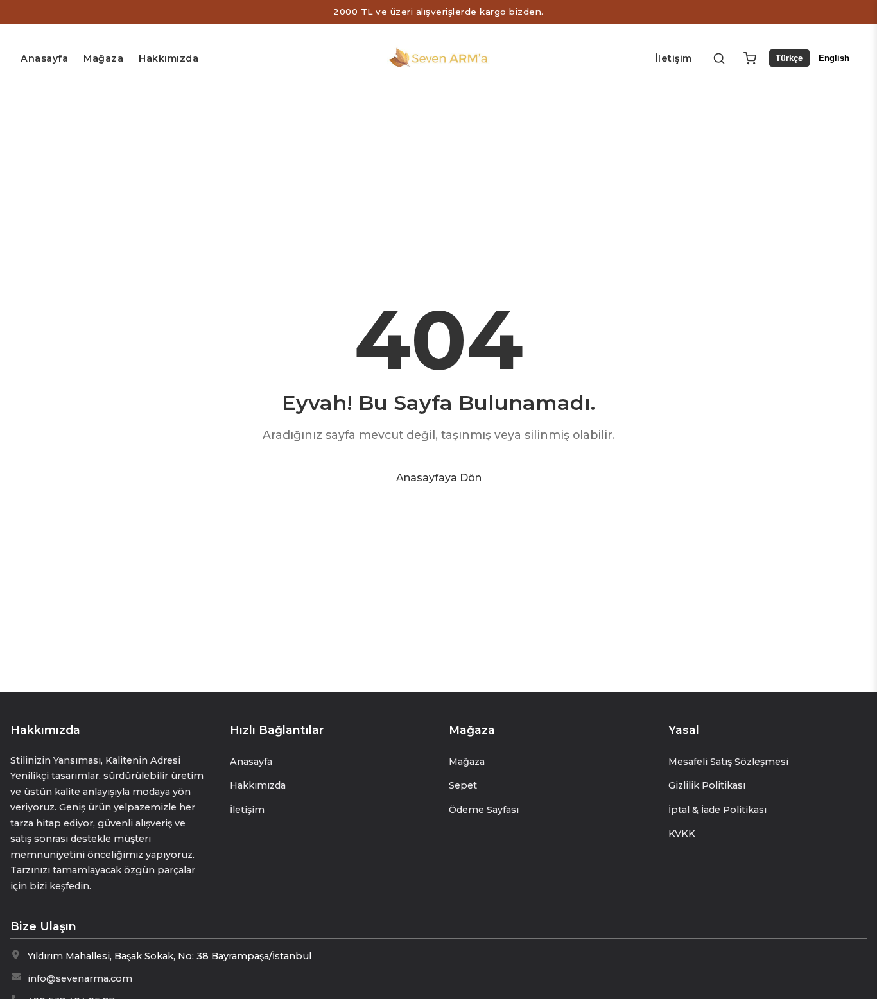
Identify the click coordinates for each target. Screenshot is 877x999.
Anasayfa (44, 58)
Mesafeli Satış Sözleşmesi (728, 761)
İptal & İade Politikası (717, 809)
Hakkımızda (168, 58)
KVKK (681, 833)
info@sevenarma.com (80, 978)
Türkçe (789, 58)
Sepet (463, 785)
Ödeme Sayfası (484, 809)
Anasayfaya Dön (439, 478)
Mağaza (103, 58)
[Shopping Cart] (749, 58)
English (834, 58)
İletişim (673, 58)
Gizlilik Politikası (706, 785)
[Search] (719, 58)
